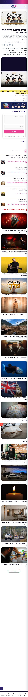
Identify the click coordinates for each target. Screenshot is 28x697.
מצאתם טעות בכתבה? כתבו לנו (21, 95)
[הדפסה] (13, 45)
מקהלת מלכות (17, 100)
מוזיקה (24, 100)
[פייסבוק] (10, 45)
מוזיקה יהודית (23, 42)
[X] (7, 45)
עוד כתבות (14, 570)
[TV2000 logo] (14, 6)
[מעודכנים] (1, 554)
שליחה (14, 131)
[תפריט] (25, 6)
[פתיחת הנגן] (1, 688)
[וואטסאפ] (4, 45)
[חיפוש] (2, 6)
